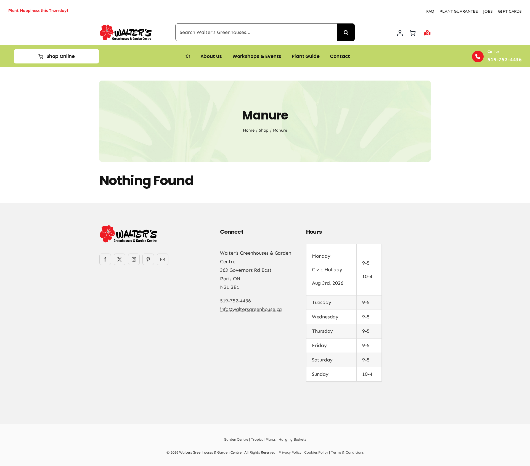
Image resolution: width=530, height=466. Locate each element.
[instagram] (134, 259)
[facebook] (105, 259)
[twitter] (119, 259)
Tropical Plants (263, 439)
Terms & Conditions (347, 452)
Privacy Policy (290, 452)
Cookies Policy (316, 452)
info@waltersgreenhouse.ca (251, 309)
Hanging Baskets (292, 439)
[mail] (162, 259)
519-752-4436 (235, 301)
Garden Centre (236, 439)
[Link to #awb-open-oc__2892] (427, 33)
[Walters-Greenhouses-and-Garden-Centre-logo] (125, 27)
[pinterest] (148, 259)
